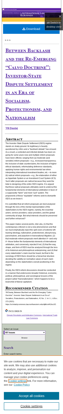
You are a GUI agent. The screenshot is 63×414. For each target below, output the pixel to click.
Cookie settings (17, 381)
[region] (31, 384)
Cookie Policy (22, 384)
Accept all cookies (31, 396)
